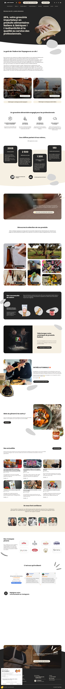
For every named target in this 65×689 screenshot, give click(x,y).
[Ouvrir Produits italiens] (26, 6)
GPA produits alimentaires (16, 576)
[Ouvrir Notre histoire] (12, 6)
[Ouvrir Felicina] (18, 6)
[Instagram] (58, 2)
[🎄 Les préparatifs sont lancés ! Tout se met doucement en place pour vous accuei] (13, 606)
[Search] (55, 2)
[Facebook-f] (56, 2)
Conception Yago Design (57, 687)
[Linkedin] (60, 2)
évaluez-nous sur (16, 582)
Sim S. (46, 573)
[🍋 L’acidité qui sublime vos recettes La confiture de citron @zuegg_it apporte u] (32, 606)
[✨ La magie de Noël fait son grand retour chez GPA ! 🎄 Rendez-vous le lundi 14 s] (51, 606)
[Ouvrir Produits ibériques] (36, 6)
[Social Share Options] (4, 615)
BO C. (30, 573)
